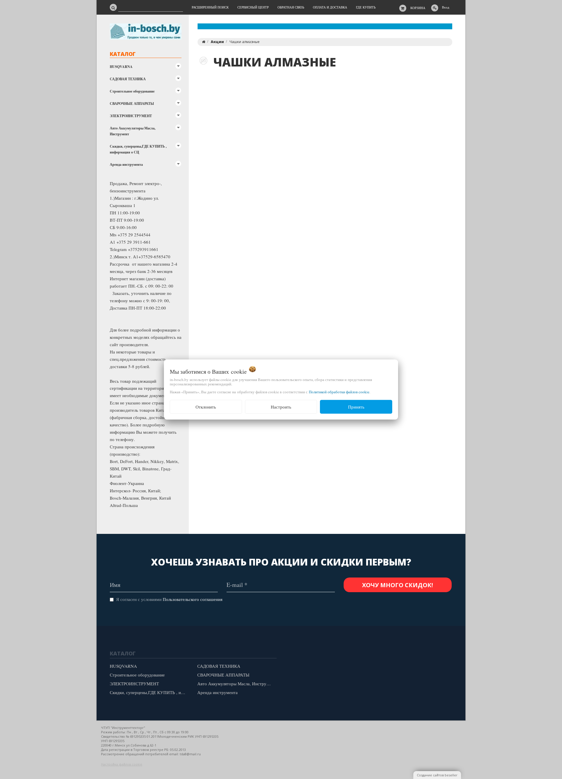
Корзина (417, 8)
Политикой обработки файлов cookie (339, 391)
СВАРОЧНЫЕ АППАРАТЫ (132, 103)
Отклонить (206, 407)
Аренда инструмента (126, 164)
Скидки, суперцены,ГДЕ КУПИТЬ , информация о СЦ (138, 149)
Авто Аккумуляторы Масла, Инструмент (132, 131)
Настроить (281, 407)
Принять (356, 407)
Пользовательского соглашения (192, 599)
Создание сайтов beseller (437, 775)
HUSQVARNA (121, 66)
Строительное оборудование (132, 91)
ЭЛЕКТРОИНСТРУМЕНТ (131, 115)
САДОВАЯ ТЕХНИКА (128, 78)
